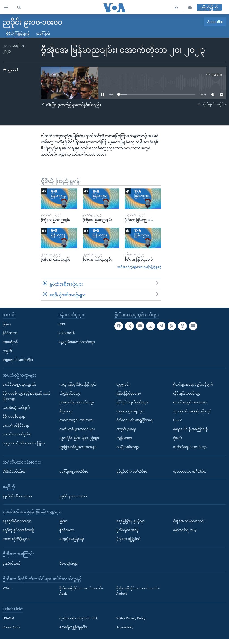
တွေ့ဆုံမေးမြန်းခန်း (71, 538)
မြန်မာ (7, 324)
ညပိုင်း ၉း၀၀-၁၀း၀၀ (73, 496)
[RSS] (172, 326)
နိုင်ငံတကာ (10, 333)
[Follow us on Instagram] (150, 326)
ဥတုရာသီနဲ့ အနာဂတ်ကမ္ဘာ (76, 402)
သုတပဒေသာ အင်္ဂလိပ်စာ (189, 471)
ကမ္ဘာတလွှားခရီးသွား (130, 411)
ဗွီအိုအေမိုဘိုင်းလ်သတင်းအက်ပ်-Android (138, 590)
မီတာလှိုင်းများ (68, 563)
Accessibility (124, 627)
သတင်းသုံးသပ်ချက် (16, 407)
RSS (62, 324)
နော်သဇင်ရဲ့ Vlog (184, 530)
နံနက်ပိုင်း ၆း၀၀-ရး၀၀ (17, 496)
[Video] (190, 7)
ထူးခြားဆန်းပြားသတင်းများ (78, 446)
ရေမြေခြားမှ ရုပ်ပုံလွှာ (130, 521)
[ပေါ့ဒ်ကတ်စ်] (182, 326)
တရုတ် (7, 351)
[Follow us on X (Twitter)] (129, 326)
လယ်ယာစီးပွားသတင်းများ (77, 429)
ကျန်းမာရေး (124, 438)
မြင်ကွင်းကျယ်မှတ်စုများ (132, 402)
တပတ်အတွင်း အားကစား (76, 420)
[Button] (10, 71)
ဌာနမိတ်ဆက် (12, 563)
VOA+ (7, 588)
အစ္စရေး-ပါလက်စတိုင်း (18, 359)
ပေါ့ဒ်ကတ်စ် (67, 333)
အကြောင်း (43, 33)
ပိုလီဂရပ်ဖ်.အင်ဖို (127, 530)
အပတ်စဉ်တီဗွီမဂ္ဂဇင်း (17, 538)
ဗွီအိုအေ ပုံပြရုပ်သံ (128, 538)
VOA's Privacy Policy (130, 618)
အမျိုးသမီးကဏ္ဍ (127, 446)
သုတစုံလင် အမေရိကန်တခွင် (192, 411)
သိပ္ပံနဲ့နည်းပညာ (69, 393)
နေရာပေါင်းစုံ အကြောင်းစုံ (190, 429)
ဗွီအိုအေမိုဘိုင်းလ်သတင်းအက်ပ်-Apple (81, 590)
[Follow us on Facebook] (118, 326)
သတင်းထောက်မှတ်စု (17, 434)
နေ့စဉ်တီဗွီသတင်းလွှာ (17, 521)
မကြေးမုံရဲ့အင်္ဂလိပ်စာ (73, 471)
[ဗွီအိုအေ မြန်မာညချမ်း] (59, 198)
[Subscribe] (193, 326)
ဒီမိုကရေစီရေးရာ (14, 416)
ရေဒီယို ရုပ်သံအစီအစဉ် (18, 530)
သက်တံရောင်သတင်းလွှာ (190, 446)
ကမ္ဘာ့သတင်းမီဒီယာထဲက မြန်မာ (24, 443)
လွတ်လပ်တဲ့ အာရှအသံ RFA (78, 618)
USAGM (8, 618)
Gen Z (177, 420)
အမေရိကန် (10, 342)
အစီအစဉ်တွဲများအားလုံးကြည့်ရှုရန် (139, 267)
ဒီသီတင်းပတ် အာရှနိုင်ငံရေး (134, 420)
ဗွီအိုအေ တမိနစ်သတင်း (188, 521)
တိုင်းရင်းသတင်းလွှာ (186, 393)
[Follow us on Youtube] (140, 326)
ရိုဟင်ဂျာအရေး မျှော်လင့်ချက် (193, 384)
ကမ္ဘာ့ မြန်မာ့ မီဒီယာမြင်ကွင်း (77, 384)
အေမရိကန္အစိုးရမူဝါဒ (73, 627)
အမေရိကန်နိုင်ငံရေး (16, 425)
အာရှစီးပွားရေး (126, 429)
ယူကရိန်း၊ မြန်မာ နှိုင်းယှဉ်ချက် (79, 438)
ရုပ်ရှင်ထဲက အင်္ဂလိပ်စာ (131, 471)
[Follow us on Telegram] (161, 326)
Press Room (11, 627)
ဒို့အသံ (177, 438)
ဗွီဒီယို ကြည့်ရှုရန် (17, 33)
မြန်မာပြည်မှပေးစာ (128, 393)
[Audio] (176, 7)
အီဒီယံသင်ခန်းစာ (14, 471)
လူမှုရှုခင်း (122, 384)
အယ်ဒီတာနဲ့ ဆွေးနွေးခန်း (19, 384)
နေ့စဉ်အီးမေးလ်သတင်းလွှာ (77, 342)
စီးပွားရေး (65, 411)
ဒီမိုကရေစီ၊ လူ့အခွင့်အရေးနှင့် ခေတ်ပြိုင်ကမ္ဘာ (27, 396)
